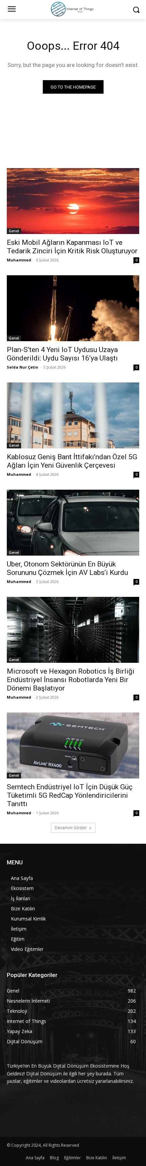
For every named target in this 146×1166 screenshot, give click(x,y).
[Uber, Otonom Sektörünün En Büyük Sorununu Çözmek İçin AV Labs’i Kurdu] (73, 523)
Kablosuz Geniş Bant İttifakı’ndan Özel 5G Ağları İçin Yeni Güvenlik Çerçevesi (72, 461)
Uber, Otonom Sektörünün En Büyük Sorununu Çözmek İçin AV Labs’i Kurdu (67, 568)
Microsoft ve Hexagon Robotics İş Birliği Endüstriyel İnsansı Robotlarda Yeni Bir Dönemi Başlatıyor (70, 679)
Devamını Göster (71, 828)
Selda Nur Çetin (22, 367)
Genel (14, 231)
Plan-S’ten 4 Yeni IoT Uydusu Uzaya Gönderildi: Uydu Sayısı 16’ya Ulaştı (62, 354)
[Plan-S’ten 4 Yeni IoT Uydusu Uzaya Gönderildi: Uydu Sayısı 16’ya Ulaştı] (73, 308)
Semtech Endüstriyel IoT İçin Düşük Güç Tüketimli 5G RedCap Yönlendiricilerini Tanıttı (69, 795)
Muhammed (19, 259)
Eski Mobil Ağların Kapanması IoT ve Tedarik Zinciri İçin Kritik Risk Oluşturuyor (72, 246)
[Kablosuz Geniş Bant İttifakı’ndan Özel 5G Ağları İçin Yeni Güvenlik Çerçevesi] (73, 415)
